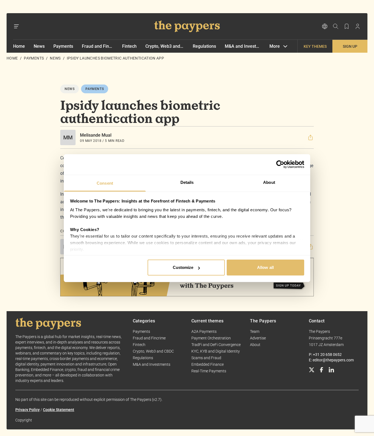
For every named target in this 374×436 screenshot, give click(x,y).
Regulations (204, 46)
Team (254, 331)
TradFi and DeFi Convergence (216, 344)
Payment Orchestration (211, 338)
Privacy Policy (27, 409)
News (39, 46)
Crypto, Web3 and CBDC (164, 46)
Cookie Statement (58, 409)
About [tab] (269, 182)
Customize (183, 267)
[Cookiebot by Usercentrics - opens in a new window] (280, 164)
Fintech (129, 46)
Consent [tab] (105, 183)
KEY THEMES (315, 46)
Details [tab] (187, 182)
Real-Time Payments (208, 371)
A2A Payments (204, 331)
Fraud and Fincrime (97, 46)
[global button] (324, 26)
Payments (63, 46)
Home (19, 46)
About (255, 344)
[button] (310, 137)
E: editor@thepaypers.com (331, 360)
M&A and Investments (243, 46)
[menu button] (16, 26)
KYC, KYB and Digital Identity (215, 351)
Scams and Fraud (206, 358)
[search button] (335, 26)
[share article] (310, 137)
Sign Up (350, 46)
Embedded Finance (207, 364)
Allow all (265, 267)
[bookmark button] (346, 26)
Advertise (258, 338)
